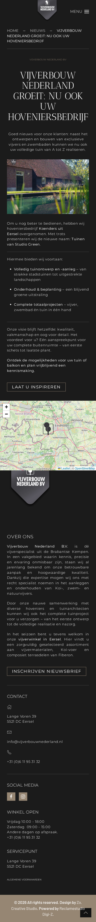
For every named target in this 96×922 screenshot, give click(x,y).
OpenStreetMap (85, 468)
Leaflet (65, 468)
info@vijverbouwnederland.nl (35, 741)
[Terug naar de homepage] (48, 11)
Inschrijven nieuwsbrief (46, 671)
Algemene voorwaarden (24, 879)
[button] (79, 11)
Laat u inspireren (36, 387)
